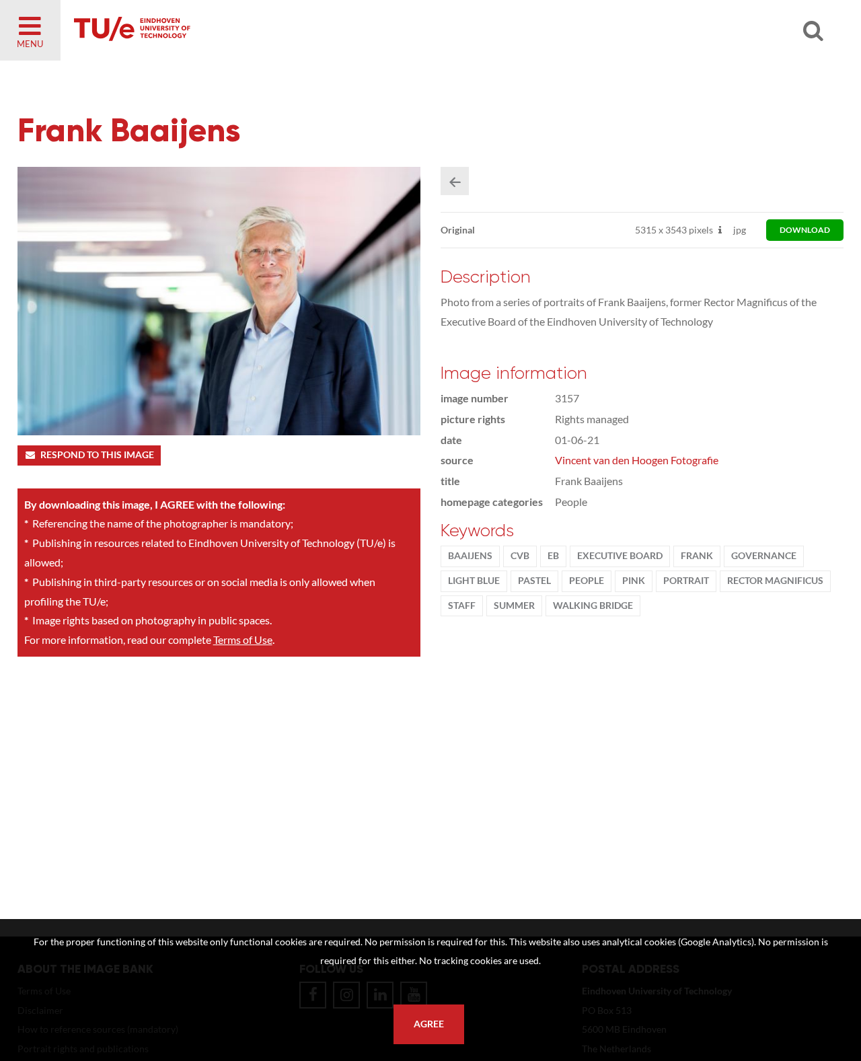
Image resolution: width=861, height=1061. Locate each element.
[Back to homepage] (229, 30)
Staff (462, 605)
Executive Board (620, 555)
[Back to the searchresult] (455, 181)
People (586, 580)
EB (553, 555)
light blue (474, 580)
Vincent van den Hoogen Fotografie (636, 459)
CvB (520, 555)
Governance (763, 555)
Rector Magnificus (775, 580)
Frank (697, 555)
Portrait (686, 580)
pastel (534, 580)
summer (514, 605)
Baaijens (470, 555)
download (805, 230)
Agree (429, 1024)
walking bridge (593, 605)
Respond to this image (97, 454)
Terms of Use (242, 639)
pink (633, 580)
